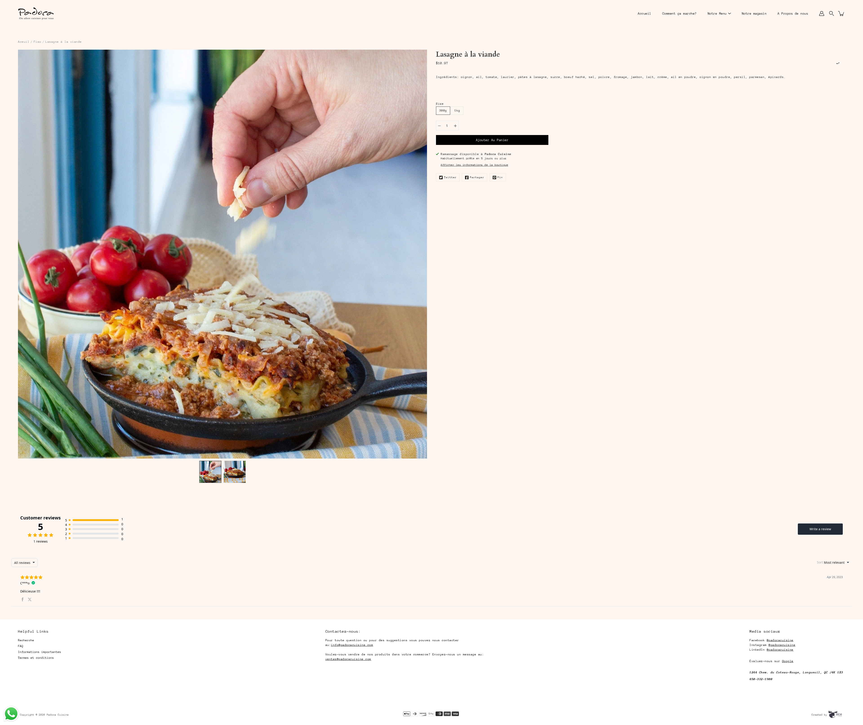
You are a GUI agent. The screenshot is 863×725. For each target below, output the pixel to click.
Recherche (26, 640)
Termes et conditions (36, 657)
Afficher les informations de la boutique (474, 164)
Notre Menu (717, 13)
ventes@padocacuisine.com (348, 659)
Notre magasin (754, 13)
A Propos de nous (793, 13)
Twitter (450, 177)
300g (443, 110)
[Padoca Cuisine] (36, 13)
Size (440, 103)
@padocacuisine (780, 640)
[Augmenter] (455, 126)
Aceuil (23, 41)
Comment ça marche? (679, 13)
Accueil (644, 13)
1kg (457, 110)
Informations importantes (39, 652)
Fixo (37, 41)
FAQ (20, 646)
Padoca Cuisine (58, 714)
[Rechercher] (831, 13)
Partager (477, 177)
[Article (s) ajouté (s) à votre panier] (841, 13)
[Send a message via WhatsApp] (11, 714)
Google (788, 661)
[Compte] (821, 13)
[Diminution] (439, 126)
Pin (500, 177)
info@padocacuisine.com (352, 645)
